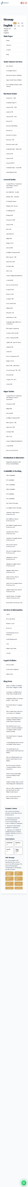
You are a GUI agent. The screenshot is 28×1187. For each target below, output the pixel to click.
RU (15, 26)
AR (15, 28)
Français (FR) (9, 878)
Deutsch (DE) (18, 878)
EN (15, 23)
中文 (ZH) (18, 883)
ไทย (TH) (9, 888)
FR (18, 23)
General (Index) (8, 873)
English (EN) (17, 873)
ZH (18, 26)
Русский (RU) (8, 883)
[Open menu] (26, 3)
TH (22, 26)
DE (22, 23)
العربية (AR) (18, 888)
